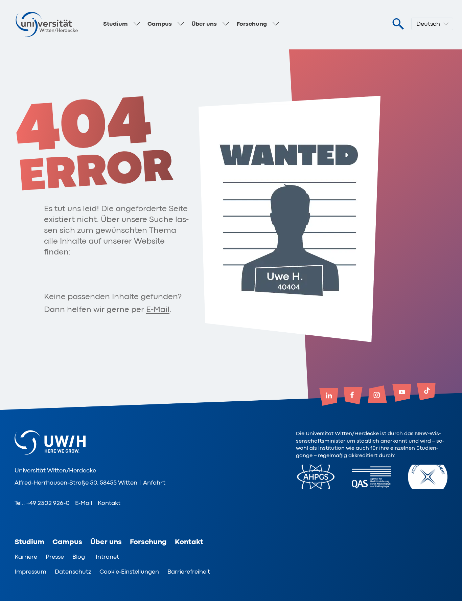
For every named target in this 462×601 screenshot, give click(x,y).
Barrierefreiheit (188, 571)
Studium (115, 23)
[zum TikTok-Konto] (426, 392)
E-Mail (157, 309)
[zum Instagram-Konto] (377, 394)
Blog (78, 556)
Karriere (26, 556)
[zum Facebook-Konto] (353, 396)
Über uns (204, 23)
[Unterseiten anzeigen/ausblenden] (136, 24)
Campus (159, 23)
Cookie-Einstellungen (129, 571)
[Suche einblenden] (398, 24)
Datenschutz (73, 571)
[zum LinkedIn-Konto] (328, 397)
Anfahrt (154, 482)
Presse (55, 556)
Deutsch (428, 23)
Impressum (30, 571)
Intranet (107, 556)
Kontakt (109, 502)
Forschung (251, 23)
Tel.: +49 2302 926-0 (42, 502)
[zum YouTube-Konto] (401, 393)
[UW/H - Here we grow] (47, 24)
